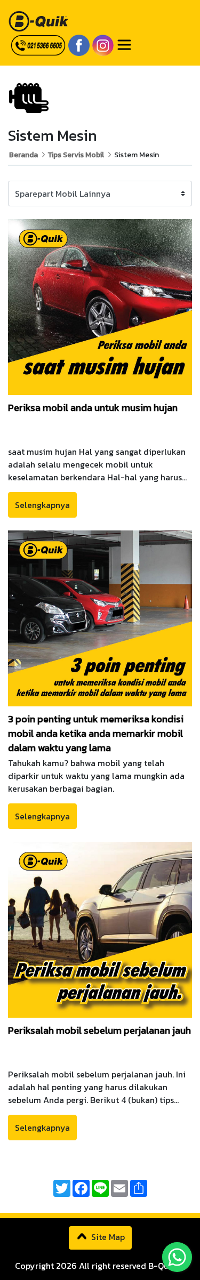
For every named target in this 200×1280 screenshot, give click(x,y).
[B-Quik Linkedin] (102, 42)
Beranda (23, 154)
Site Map (107, 1236)
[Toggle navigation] (124, 45)
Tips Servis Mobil (75, 154)
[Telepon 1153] (37, 45)
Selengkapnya (42, 504)
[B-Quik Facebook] (78, 42)
